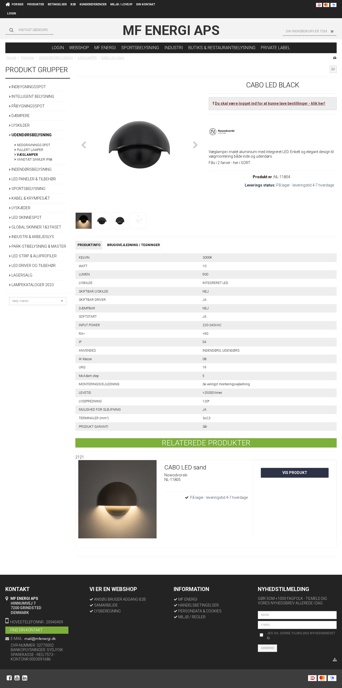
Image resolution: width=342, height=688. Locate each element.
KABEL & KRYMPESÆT (30, 198)
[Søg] (29, 30)
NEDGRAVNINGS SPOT (33, 145)
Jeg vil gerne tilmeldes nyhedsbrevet (300, 633)
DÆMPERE (20, 116)
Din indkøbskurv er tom (306, 31)
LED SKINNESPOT (26, 217)
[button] (333, 69)
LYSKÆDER (20, 208)
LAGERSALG (21, 275)
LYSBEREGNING (107, 611)
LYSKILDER (20, 125)
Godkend (267, 648)
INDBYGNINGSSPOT (28, 87)
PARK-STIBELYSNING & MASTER (38, 246)
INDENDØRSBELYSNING (31, 169)
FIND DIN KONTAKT (26, 630)
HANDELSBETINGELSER (198, 605)
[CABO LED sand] (117, 501)
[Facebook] (9, 678)
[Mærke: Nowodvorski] (222, 131)
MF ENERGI (187, 599)
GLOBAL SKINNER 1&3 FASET (36, 227)
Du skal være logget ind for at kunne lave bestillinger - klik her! (270, 103)
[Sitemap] (335, 660)
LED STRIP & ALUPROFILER (34, 256)
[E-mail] (297, 624)
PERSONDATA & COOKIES (199, 611)
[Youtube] (17, 678)
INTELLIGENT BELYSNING (32, 96)
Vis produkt (294, 473)
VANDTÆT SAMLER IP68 (34, 159)
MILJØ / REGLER (191, 617)
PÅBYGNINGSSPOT (28, 106)
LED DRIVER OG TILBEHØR (33, 265)
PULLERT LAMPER (29, 150)
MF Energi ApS (171, 30)
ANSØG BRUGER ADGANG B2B (120, 599)
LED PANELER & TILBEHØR (33, 179)
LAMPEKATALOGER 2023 (32, 285)
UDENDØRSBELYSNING (31, 135)
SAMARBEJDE (106, 605)
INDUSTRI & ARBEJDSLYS (32, 237)
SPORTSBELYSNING (28, 188)
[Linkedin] (24, 678)
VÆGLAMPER (27, 155)
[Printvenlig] (335, 58)
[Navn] (297, 614)
